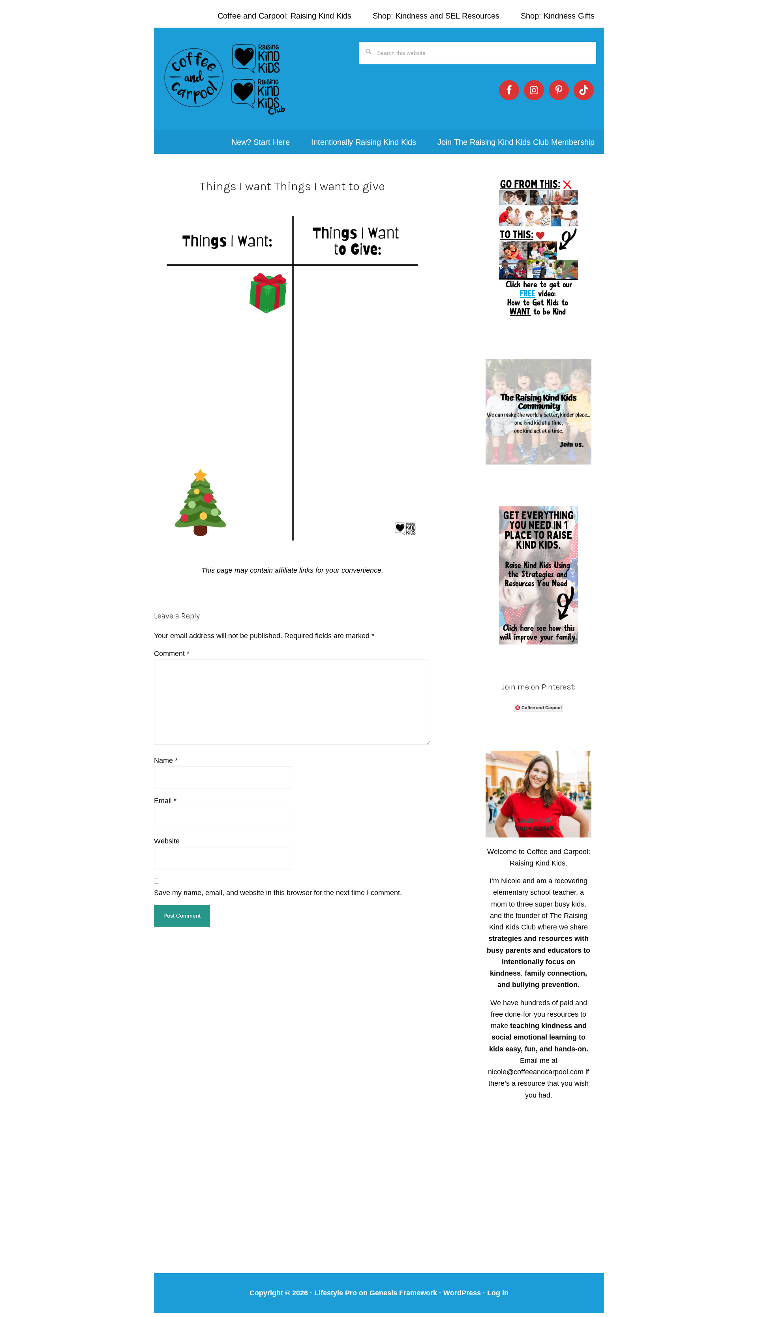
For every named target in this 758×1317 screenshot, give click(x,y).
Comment (172, 654)
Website (167, 841)
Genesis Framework (403, 1293)
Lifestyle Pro (335, 1293)
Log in (497, 1293)
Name (166, 760)
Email (165, 801)
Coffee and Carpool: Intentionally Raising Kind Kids (225, 79)
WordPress (462, 1293)
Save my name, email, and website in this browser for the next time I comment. (278, 893)
